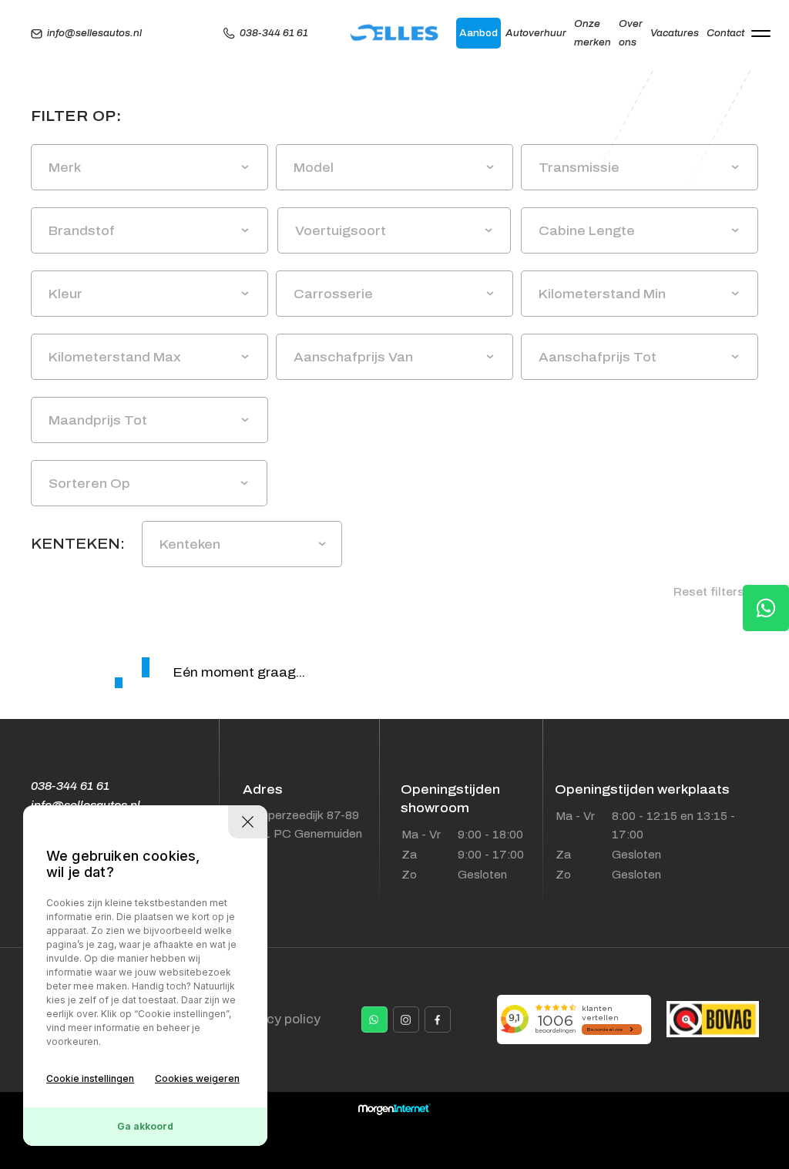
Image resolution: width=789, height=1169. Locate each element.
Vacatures (674, 33)
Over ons (631, 33)
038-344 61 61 (274, 33)
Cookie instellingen (90, 1078)
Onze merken (592, 33)
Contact (725, 33)
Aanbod (478, 33)
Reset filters (710, 592)
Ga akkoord (145, 1126)
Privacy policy (277, 1019)
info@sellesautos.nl (94, 33)
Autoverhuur (535, 33)
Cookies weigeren (197, 1078)
